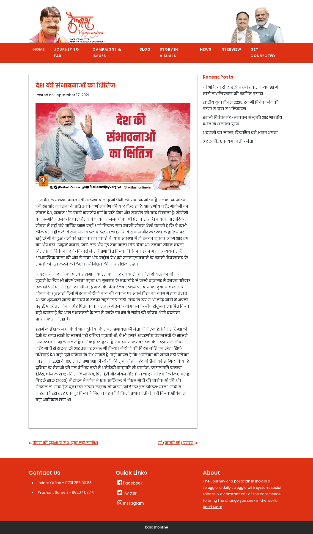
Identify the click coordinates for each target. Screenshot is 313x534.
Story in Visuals (169, 52)
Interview (230, 49)
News (205, 49)
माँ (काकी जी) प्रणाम (175, 443)
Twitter (130, 493)
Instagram (133, 503)
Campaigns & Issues (107, 52)
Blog (145, 49)
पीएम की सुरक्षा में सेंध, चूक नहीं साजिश (65, 443)
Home (39, 49)
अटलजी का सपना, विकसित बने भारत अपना (240, 132)
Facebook (133, 483)
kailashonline (156, 527)
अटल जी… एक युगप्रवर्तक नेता (228, 141)
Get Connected (262, 52)
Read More (212, 506)
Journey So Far (66, 52)
